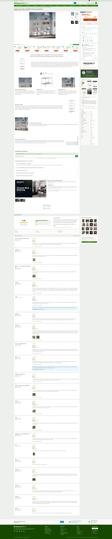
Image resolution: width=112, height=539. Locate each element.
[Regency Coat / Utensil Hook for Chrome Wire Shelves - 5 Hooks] (19, 49)
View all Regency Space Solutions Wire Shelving (89, 67)
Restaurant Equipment (19, 5)
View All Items (21, 44)
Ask (76, 156)
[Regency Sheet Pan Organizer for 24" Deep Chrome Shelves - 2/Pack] (57, 49)
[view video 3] (91, 220)
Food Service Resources (64, 532)
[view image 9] (83, 228)
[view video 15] (91, 232)
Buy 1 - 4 (83, 13)
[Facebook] (19, 531)
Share (71, 44)
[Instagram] (14, 531)
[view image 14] (87, 232)
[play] (30, 188)
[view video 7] (91, 224)
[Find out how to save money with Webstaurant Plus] (15, 46)
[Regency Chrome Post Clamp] (28, 49)
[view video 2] (38, 337)
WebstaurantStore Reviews (64, 533)
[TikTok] (21, 531)
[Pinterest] (23, 531)
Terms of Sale (68, 537)
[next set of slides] (79, 49)
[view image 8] (95, 224)
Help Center (16, 0)
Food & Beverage (43, 5)
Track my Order (95, 530)
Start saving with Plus (74, 522)
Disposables (57, 5)
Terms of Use (50, 158)
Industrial (86, 5)
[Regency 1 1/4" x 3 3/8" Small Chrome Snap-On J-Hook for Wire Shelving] (67, 49)
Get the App (21, 0)
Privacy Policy (54, 158)
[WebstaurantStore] (25, 526)
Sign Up (62, 521)
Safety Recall (62, 534)
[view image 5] (83, 224)
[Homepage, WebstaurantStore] (21, 3)
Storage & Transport (72, 5)
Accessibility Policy (82, 537)
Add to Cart (17, 50)
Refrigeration (28, 5)
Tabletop (51, 5)
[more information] (92, 45)
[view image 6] (87, 224)
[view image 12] (95, 228)
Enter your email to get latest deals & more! (19, 522)
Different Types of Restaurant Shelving (90, 106)
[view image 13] (83, 232)
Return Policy (78, 534)
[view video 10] (87, 228)
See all (96, 217)
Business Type (94, 5)
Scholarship (78, 532)
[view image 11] (91, 228)
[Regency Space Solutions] (89, 64)
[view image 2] (87, 220)
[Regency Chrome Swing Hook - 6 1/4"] (48, 49)
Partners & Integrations (48, 533)
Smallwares (35, 5)
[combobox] (55, 3)
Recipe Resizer (47, 532)
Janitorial (80, 5)
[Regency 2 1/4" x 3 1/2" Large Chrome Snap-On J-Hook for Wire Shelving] (76, 49)
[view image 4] (95, 220)
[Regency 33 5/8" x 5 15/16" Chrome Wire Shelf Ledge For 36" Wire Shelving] (38, 49)
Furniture (64, 5)
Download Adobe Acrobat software (86, 97)
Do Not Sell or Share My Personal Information (92, 537)
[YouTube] (17, 531)
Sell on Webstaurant (79, 533)
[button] (72, 14)
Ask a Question (76, 44)
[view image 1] (83, 220)
